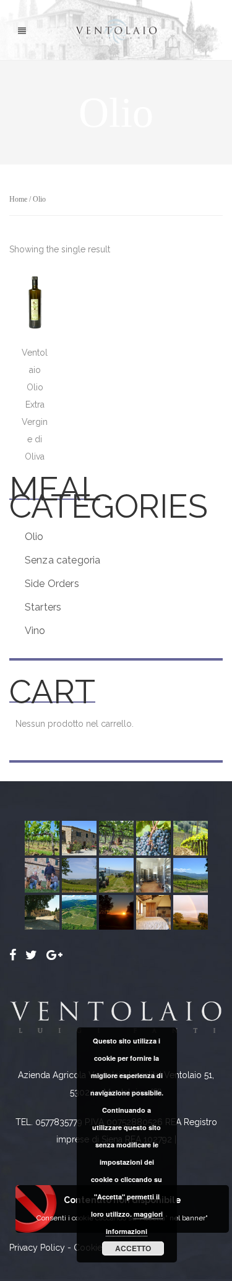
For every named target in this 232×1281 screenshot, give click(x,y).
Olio (34, 536)
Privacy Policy (37, 1248)
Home (18, 199)
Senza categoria (62, 560)
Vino (35, 630)
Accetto (133, 1248)
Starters (43, 607)
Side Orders (52, 583)
